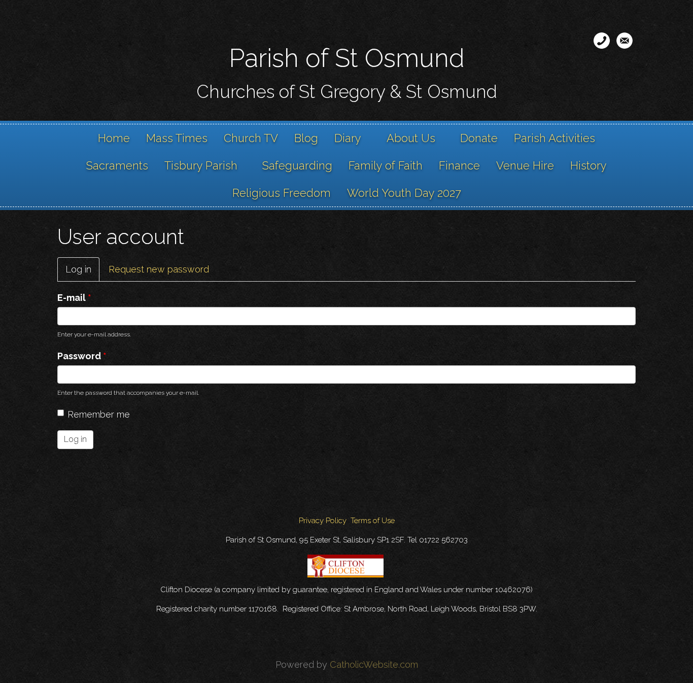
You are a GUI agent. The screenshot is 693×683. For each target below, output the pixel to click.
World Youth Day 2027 (404, 192)
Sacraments (117, 165)
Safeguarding (297, 165)
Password (82, 356)
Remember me (98, 414)
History (588, 165)
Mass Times (176, 138)
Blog (306, 138)
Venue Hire (525, 165)
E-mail (74, 297)
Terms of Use (373, 520)
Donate (479, 138)
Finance (459, 165)
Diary (347, 138)
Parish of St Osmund (347, 58)
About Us (411, 138)
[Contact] (602, 40)
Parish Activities (554, 138)
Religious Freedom (281, 192)
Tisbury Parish (200, 165)
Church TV (251, 138)
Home (114, 138)
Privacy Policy (322, 520)
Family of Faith (386, 165)
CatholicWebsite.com (374, 664)
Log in (82, 273)
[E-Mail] (624, 40)
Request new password (159, 269)
